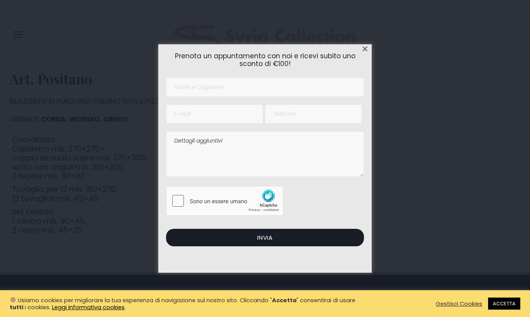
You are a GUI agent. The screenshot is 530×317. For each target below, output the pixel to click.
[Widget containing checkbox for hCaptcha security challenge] (224, 201)
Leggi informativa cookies (88, 307)
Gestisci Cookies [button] (459, 303)
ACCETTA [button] (504, 303)
